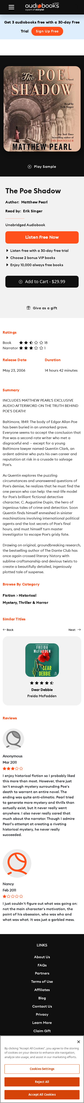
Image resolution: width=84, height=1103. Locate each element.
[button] (8, 630)
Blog (42, 998)
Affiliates (42, 990)
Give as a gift (45, 308)
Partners (42, 973)
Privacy (42, 1014)
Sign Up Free (47, 31)
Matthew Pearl (34, 202)
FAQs (42, 965)
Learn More (42, 1023)
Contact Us (42, 1006)
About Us (42, 957)
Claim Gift (42, 1031)
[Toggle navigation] (11, 7)
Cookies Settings (42, 1069)
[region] (42, 1069)
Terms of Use (42, 981)
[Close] (79, 1042)
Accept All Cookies (41, 1094)
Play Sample (45, 166)
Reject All (42, 1082)
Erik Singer (32, 211)
